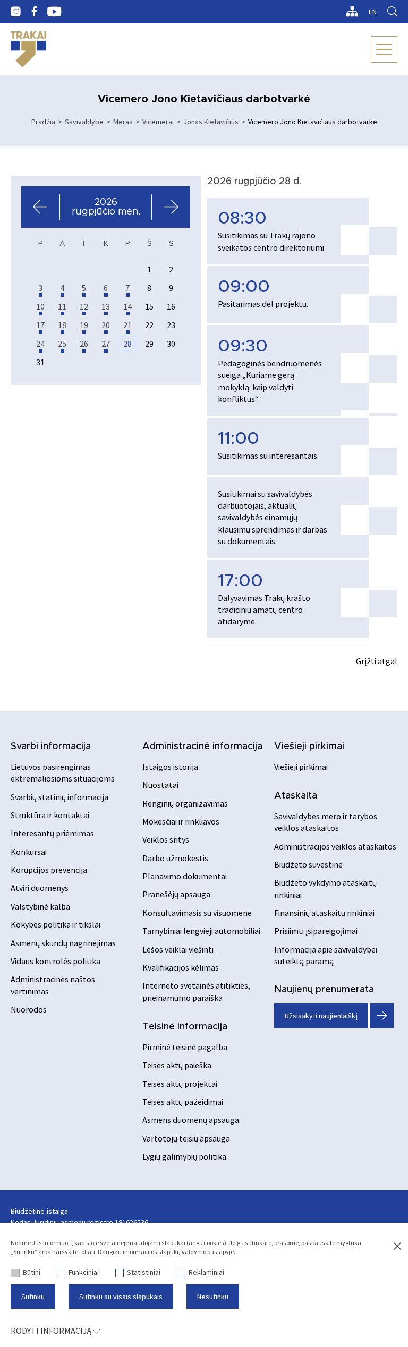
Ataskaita (295, 796)
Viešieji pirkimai (309, 746)
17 (40, 325)
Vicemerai (158, 121)
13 (105, 306)
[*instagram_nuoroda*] (16, 11)
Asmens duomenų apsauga (190, 1119)
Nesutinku (212, 1296)
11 (62, 306)
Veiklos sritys (165, 839)
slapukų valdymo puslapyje (196, 1252)
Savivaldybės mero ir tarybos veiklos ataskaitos (325, 822)
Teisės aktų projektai (179, 1083)
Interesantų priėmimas (52, 833)
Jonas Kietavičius (211, 121)
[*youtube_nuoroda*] (54, 11)
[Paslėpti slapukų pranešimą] (397, 1247)
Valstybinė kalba (40, 906)
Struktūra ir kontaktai (50, 815)
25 (62, 343)
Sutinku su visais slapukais (121, 1296)
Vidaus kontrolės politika (55, 961)
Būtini (31, 1272)
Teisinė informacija (184, 1027)
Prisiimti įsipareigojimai (316, 930)
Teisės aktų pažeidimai (182, 1101)
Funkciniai (84, 1272)
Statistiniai (143, 1272)
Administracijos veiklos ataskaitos (335, 846)
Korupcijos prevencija (49, 869)
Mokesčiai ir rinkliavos (180, 821)
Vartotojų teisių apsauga (186, 1138)
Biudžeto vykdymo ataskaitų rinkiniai (325, 888)
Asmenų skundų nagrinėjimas (63, 943)
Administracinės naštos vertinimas (53, 985)
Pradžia (43, 121)
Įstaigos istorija (170, 766)
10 (40, 306)
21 (127, 325)
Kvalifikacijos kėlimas (180, 967)
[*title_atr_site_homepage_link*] (28, 49)
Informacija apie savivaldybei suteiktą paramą (325, 955)
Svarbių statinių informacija (59, 797)
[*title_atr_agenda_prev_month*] (40, 207)
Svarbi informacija (51, 746)
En (373, 11)
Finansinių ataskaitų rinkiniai (324, 912)
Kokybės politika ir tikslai (55, 924)
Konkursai (29, 851)
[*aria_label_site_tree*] (352, 11)
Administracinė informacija (202, 746)
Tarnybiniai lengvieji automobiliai (201, 930)
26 (84, 343)
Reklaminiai (206, 1272)
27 (105, 343)
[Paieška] (392, 11)
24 (40, 343)
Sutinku (33, 1296)
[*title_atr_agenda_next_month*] (170, 207)
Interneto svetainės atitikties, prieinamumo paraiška (196, 991)
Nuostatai (160, 784)
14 (127, 306)
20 (105, 325)
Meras (123, 121)
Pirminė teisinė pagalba (184, 1047)
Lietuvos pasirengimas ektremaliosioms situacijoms (63, 772)
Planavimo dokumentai (184, 876)
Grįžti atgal (376, 661)
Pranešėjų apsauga (176, 894)
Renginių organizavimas (185, 803)
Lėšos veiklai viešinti (178, 949)
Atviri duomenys (40, 887)
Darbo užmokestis (175, 858)
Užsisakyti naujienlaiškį (321, 1015)
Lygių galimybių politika (184, 1156)
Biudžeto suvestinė (308, 864)
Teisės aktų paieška (176, 1065)
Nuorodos (29, 1009)
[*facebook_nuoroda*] (34, 11)
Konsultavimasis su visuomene (197, 912)
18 (62, 325)
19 (84, 325)
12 (84, 306)
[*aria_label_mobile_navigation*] (384, 49)
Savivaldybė (84, 121)
